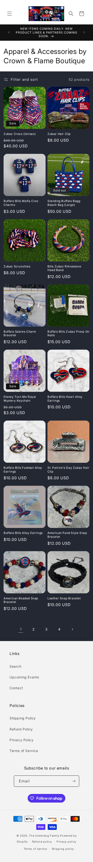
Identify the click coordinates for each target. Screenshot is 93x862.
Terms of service (35, 848)
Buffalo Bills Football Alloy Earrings (23, 469)
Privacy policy (66, 841)
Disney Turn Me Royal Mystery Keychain (20, 398)
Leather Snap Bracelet (64, 598)
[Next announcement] (84, 32)
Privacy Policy (21, 740)
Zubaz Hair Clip (59, 134)
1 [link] (21, 629)
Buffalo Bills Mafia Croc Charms (21, 203)
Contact (16, 688)
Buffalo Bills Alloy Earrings (23, 533)
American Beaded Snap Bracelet (21, 600)
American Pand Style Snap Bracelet (67, 534)
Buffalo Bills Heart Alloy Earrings (65, 398)
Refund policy (42, 841)
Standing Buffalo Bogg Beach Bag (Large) (63, 203)
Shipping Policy (23, 718)
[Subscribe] (73, 781)
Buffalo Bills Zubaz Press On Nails (68, 333)
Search (15, 666)
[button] (9, 13)
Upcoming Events (24, 677)
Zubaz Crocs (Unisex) (20, 134)
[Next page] (72, 629)
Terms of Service (24, 751)
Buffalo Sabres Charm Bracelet (20, 333)
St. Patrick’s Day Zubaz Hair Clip (68, 469)
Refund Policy (21, 729)
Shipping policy (63, 848)
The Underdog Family (44, 835)
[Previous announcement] (9, 32)
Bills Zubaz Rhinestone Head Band (64, 268)
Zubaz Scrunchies (17, 266)
